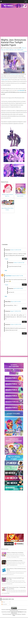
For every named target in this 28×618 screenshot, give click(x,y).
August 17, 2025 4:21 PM (15, 311)
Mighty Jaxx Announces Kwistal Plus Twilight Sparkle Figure (13, 42)
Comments (4, 604)
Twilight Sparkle (4, 79)
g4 (4, 49)
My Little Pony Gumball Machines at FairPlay (14, 560)
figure (2, 49)
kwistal (7, 49)
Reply (24, 258)
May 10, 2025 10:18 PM (16, 301)
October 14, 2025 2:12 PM (15, 324)
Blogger (14, 615)
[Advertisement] (14, 22)
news (15, 49)
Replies (6, 258)
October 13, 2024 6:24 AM (15, 249)
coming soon (24, 47)
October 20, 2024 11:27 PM (17, 275)
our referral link (21, 90)
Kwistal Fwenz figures (14, 74)
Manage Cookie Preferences (16, 614)
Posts (3, 602)
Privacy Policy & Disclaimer (7, 614)
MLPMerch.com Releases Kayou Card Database (15, 552)
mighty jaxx (11, 49)
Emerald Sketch (8, 275)
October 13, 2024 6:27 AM (19, 262)
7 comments (24, 51)
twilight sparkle (20, 49)
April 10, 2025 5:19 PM (18, 288)
